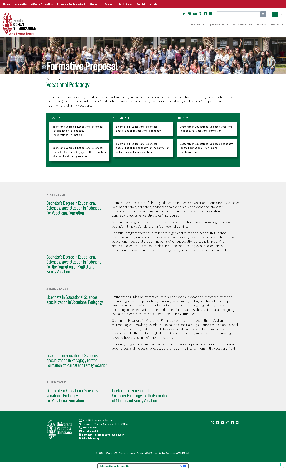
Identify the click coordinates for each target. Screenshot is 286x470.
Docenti (110, 4)
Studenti (95, 4)
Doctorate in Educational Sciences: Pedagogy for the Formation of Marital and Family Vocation (206, 148)
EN (281, 14)
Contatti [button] (155, 4)
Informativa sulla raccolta (114, 466)
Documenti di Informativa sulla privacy (103, 435)
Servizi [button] (141, 4)
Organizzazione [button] (216, 25)
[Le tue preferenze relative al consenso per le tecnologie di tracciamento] (281, 465)
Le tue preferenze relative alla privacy (156, 466)
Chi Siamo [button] (196, 25)
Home (6, 4)
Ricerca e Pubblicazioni (71, 4)
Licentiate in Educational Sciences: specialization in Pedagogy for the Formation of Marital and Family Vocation (142, 148)
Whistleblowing (90, 438)
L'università (20, 4)
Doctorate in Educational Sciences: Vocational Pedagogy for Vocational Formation (206, 129)
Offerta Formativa (42, 4)
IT (275, 14)
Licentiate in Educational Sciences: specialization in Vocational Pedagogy (138, 129)
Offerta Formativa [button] (241, 25)
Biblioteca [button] (125, 4)
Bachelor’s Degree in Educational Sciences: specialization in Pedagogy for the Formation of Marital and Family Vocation (79, 152)
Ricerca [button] (262, 25)
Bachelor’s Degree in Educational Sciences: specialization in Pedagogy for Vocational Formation (77, 131)
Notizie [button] (276, 25)
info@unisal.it (90, 431)
